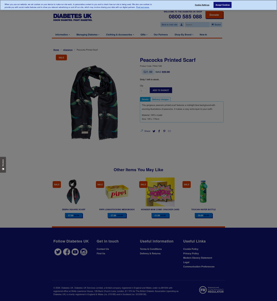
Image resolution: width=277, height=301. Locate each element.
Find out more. (142, 7)
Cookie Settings (202, 4)
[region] (138, 5)
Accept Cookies (223, 4)
